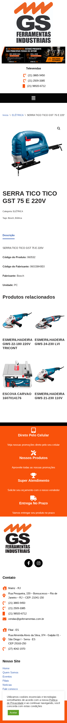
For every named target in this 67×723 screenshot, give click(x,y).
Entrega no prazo (33, 503)
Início (5, 115)
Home (6, 668)
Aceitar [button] (13, 712)
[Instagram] (38, 563)
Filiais (6, 680)
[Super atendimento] (33, 475)
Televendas (33, 68)
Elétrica (18, 218)
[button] (33, 98)
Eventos (7, 676)
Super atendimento (33, 480)
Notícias (7, 684)
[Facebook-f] (28, 563)
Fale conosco (10, 688)
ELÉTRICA (18, 115)
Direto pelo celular (33, 435)
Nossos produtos (33, 458)
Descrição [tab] (9, 235)
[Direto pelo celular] (33, 430)
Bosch (11, 218)
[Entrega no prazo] (33, 498)
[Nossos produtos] (33, 452)
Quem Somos (10, 672)
